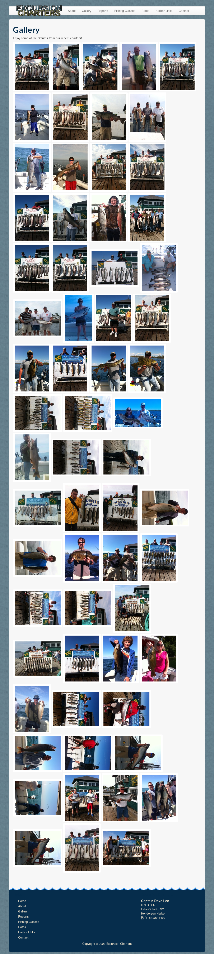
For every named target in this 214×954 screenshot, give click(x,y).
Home (22, 901)
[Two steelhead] (139, 67)
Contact (184, 11)
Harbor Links (163, 11)
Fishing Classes (124, 11)
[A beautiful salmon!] (70, 218)
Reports (103, 11)
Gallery (86, 11)
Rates (145, 11)
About (72, 11)
